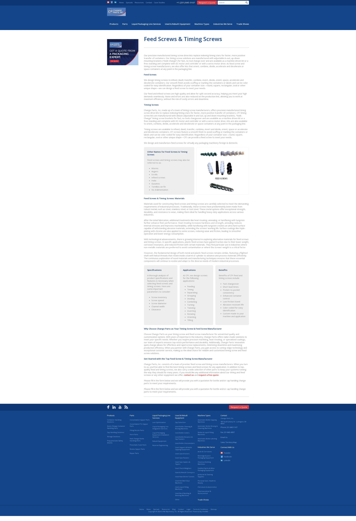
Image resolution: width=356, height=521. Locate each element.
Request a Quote (207, 2)
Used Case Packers (182, 458)
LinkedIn (227, 460)
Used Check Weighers (183, 468)
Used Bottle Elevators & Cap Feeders (184, 438)
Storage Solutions (113, 436)
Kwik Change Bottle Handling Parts (137, 440)
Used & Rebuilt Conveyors (185, 472)
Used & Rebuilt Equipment (177, 24)
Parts (125, 24)
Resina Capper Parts (137, 449)
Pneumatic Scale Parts (138, 445)
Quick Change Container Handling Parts (116, 427)
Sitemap (214, 509)
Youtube (227, 453)
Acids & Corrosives (205, 451)
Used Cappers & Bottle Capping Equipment (183, 448)
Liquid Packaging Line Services (146, 24)
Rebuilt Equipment (159, 441)
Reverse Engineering (160, 445)
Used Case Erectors (182, 454)
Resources (139, 2)
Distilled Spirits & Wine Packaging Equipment (206, 469)
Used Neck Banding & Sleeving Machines (183, 494)
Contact (149, 2)
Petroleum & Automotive (207, 487)
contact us (189, 375)
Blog (173, 509)
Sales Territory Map (229, 442)
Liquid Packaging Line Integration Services (160, 427)
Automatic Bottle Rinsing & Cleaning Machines (208, 427)
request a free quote (208, 375)
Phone (229, 427)
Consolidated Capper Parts (139, 420)
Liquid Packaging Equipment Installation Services (160, 435)
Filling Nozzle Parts (137, 430)
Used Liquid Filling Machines (182, 488)
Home (141, 509)
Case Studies (159, 2)
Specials (129, 2)
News (121, 2)
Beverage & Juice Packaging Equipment (206, 457)
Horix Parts (134, 434)
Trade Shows (242, 24)
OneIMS (205, 511)
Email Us (224, 437)
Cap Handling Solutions (115, 432)
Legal (188, 509)
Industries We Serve (222, 24)
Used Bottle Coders (182, 433)
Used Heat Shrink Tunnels (184, 477)
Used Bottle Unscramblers (185, 443)
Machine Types (202, 24)
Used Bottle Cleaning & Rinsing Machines (183, 427)
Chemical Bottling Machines (204, 463)
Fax (228, 432)
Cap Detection (180, 422)
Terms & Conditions (200, 509)
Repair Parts (134, 453)
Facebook (228, 456)
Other (177, 499)
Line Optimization (159, 422)
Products (114, 24)
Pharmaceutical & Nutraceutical (204, 492)
